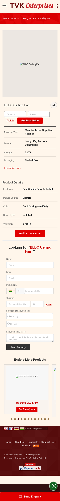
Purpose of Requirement (18, 311)
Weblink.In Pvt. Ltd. (37, 458)
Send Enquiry (32, 496)
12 (48, 419)
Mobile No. (11, 285)
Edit (11, 120)
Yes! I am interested (30, 233)
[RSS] (36, 445)
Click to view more (12, 168)
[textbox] (39, 114)
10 (41, 419)
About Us (19, 442)
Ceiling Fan (27, 18)
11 (45, 419)
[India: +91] (11, 291)
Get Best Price (30, 120)
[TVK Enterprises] (31, 6)
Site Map (26, 445)
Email (8, 272)
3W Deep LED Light (19, 402)
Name (9, 259)
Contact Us (47, 442)
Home (6, 18)
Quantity (10, 298)
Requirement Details (16, 332)
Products (15, 18)
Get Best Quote (20, 409)
